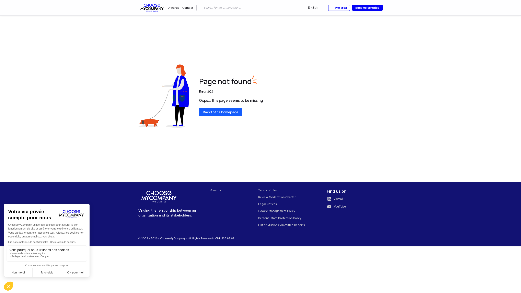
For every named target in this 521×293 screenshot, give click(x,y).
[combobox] (315, 8)
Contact (187, 8)
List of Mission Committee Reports (281, 225)
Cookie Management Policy (276, 211)
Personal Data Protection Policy (279, 218)
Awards (173, 8)
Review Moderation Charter (277, 197)
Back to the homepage (220, 112)
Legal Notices (267, 204)
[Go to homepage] (151, 7)
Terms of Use (267, 190)
